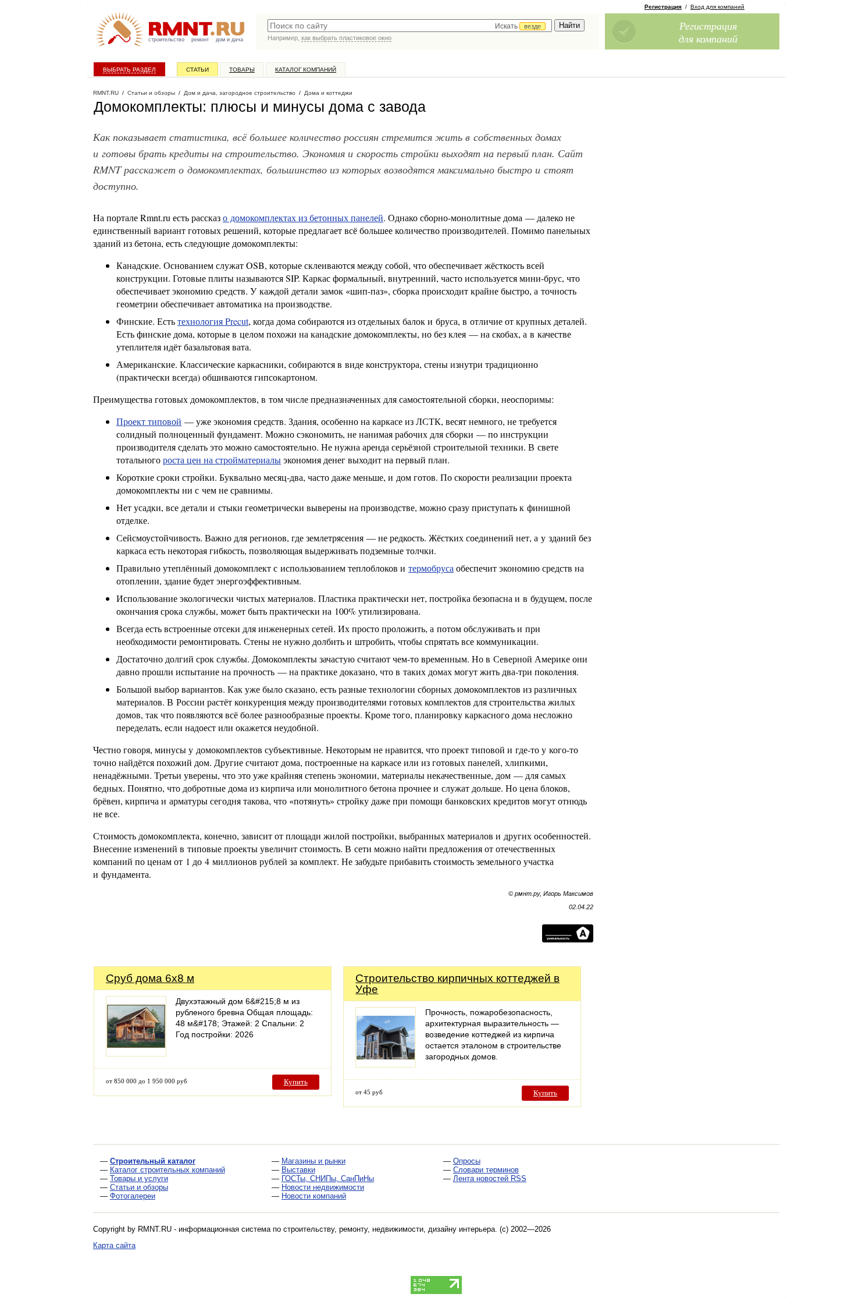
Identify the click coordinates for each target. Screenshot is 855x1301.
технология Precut (212, 321)
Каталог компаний (305, 69)
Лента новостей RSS (489, 1178)
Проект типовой (148, 421)
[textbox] (410, 25)
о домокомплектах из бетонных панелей (303, 217)
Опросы (466, 1161)
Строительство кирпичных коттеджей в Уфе (457, 983)
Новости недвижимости (323, 1187)
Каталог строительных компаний (167, 1169)
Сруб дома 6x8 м (150, 978)
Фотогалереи (132, 1196)
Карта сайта (114, 1245)
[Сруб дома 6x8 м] (136, 1053)
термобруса (431, 568)
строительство (166, 39)
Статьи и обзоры (139, 1187)
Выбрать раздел (129, 69)
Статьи (197, 69)
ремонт (200, 39)
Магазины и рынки (313, 1161)
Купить (296, 1081)
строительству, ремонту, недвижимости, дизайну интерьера (389, 1229)
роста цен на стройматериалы (222, 459)
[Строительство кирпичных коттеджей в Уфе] (385, 1064)
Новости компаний (314, 1196)
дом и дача (229, 39)
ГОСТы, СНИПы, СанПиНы (328, 1178)
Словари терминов (486, 1169)
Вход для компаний (717, 6)
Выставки (298, 1169)
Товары (242, 69)
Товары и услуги (139, 1178)
